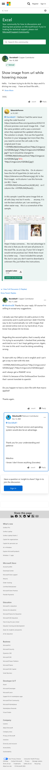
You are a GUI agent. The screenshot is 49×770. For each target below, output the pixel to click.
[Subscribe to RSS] (33, 516)
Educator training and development (13, 626)
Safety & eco (28, 764)
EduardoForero (17, 110)
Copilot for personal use (10, 543)
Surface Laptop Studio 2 (10, 535)
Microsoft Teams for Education (12, 614)
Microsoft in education (10, 606)
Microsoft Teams (8, 665)
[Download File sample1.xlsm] (20, 271)
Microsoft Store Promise (10, 591)
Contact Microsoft (16, 761)
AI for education (8, 634)
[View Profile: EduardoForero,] (6, 111)
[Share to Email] (37, 516)
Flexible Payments (8, 594)
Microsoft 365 (7, 657)
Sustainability (7, 751)
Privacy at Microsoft (9, 736)
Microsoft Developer (9, 688)
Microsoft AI (6, 645)
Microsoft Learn (8, 692)
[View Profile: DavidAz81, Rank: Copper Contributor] (5, 59)
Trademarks (17, 764)
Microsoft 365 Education (10, 618)
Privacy (27, 761)
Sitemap (5, 761)
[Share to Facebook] (16, 516)
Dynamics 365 (7, 653)
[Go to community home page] (9, 4)
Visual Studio (7, 712)
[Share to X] (20, 516)
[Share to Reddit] (24, 516)
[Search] (28, 3)
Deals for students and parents (12, 630)
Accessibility (7, 748)
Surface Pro (6, 527)
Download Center (8, 571)
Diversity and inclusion (10, 744)
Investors (6, 740)
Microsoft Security (8, 649)
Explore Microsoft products (11, 551)
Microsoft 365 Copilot (9, 669)
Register (35, 3)
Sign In (43, 3)
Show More (9, 90)
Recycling (37, 764)
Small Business (7, 673)
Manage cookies (37, 761)
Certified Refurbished (9, 587)
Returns (5, 579)
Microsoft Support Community (16, 32)
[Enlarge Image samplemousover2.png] (24, 228)
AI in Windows (7, 547)
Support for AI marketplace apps (13, 696)
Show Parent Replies (8, 293)
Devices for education (9, 610)
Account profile (7, 567)
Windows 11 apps (8, 555)
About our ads (7, 766)
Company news (7, 732)
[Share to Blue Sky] (28, 516)
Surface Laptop (7, 531)
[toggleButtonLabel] (45, 10)
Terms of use (7, 764)
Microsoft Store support (10, 575)
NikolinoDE (9, 305)
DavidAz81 (13, 57)
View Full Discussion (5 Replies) (15, 289)
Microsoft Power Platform (10, 661)
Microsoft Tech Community (11, 700)
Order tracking (7, 583)
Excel (6, 11)
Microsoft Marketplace (10, 704)
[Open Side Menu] (3, 4)
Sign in (13, 488)
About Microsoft (8, 728)
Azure (5, 684)
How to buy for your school (11, 622)
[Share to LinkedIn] (12, 516)
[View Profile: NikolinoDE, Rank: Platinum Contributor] (8, 417)
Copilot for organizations (10, 539)
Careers (5, 724)
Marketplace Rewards (9, 708)
